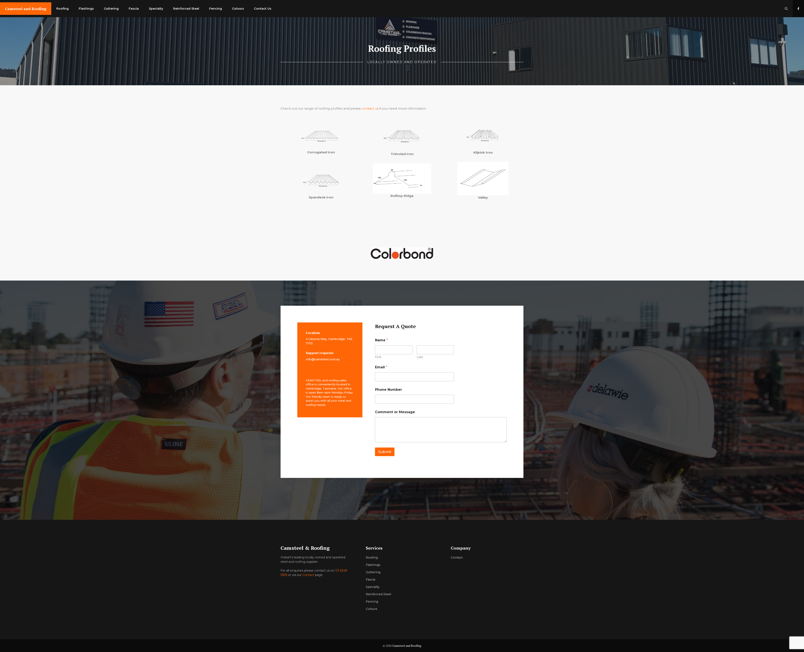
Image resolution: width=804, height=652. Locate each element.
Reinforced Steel (186, 8)
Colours (238, 8)
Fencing (215, 8)
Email (381, 367)
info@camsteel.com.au (323, 359)
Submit (384, 452)
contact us (370, 108)
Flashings (86, 8)
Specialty (156, 8)
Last (420, 357)
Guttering (111, 8)
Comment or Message (395, 412)
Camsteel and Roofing (25, 8)
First (378, 357)
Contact (308, 575)
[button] (786, 8)
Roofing (62, 8)
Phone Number (388, 390)
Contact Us (262, 8)
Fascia (134, 8)
